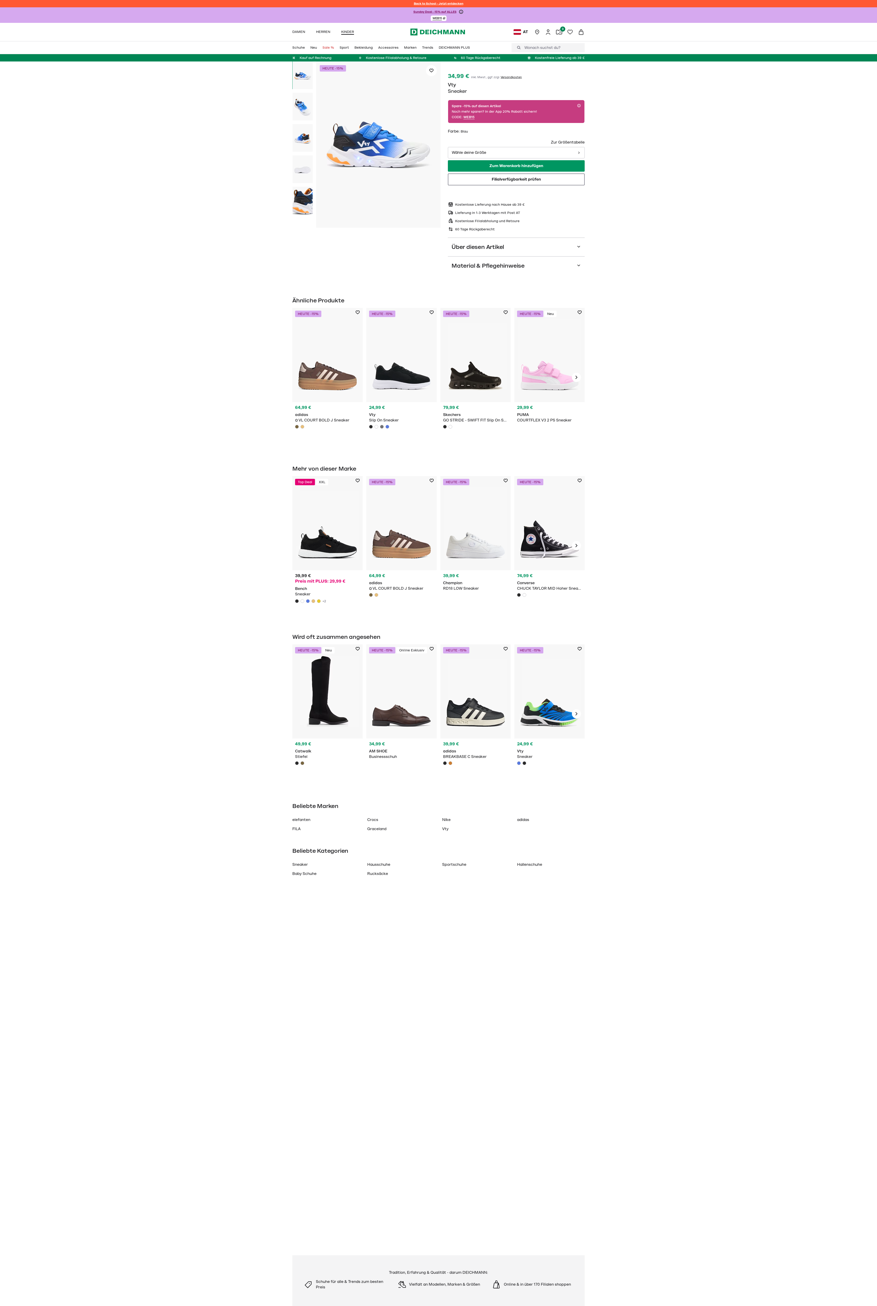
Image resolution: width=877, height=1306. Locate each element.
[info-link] (461, 12)
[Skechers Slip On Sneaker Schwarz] (475, 377)
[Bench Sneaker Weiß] (302, 601)
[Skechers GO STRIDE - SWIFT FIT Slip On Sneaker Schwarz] (444, 426)
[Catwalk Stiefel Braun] (302, 763)
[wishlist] (570, 32)
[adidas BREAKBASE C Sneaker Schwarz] (444, 763)
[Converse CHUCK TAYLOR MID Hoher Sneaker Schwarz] (518, 595)
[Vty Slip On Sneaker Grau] (381, 426)
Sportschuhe (454, 865)
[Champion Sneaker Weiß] (475, 545)
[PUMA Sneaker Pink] (549, 377)
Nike (446, 820)
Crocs (372, 820)
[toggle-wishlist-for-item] (431, 70)
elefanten (301, 820)
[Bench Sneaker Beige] (313, 601)
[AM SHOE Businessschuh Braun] (401, 713)
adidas (523, 820)
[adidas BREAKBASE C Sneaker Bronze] (450, 763)
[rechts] (576, 377)
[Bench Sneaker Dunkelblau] (307, 601)
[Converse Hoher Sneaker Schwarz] (549, 545)
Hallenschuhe (529, 865)
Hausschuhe (378, 865)
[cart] (581, 32)
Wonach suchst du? (542, 48)
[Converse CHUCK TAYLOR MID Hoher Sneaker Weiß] (524, 595)
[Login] (548, 32)
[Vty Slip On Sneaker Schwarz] (401, 377)
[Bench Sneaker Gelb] (318, 601)
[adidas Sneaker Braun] (327, 377)
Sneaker (300, 865)
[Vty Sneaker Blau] (549, 713)
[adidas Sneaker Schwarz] (475, 713)
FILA (296, 829)
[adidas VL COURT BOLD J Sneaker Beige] (302, 426)
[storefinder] (537, 32)
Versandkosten (511, 77)
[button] (438, 18)
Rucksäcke (377, 874)
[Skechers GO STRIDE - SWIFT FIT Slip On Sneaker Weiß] (450, 426)
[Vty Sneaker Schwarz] (524, 763)
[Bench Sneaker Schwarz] (327, 545)
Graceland (376, 829)
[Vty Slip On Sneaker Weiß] (376, 426)
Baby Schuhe (304, 874)
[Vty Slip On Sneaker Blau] (387, 426)
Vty (452, 84)
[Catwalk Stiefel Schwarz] (327, 713)
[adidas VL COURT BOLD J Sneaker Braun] (296, 426)
